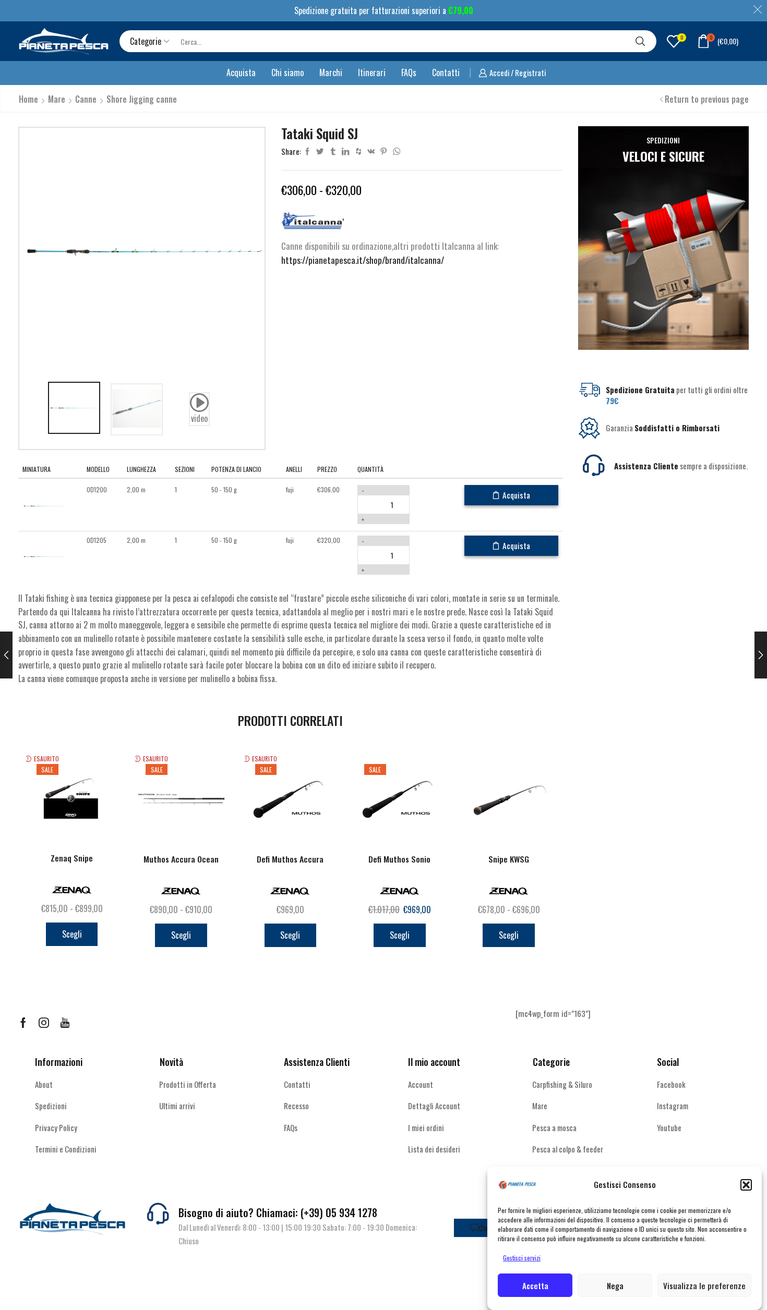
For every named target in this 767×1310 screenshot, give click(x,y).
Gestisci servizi (522, 1257)
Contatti (446, 72)
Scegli (72, 934)
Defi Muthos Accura (290, 859)
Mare (56, 99)
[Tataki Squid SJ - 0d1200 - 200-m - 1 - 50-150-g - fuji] (43, 505)
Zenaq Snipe (72, 858)
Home (28, 99)
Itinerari (372, 72)
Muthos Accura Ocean (181, 859)
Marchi (330, 72)
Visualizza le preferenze (704, 1285)
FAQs (408, 72)
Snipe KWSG (508, 859)
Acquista (241, 72)
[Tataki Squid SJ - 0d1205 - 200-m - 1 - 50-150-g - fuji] (43, 555)
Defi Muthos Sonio (399, 859)
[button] (746, 1185)
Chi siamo (287, 72)
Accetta (535, 1285)
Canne (86, 99)
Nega (615, 1285)
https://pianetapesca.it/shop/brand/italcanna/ (362, 259)
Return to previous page (707, 99)
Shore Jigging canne (141, 99)
